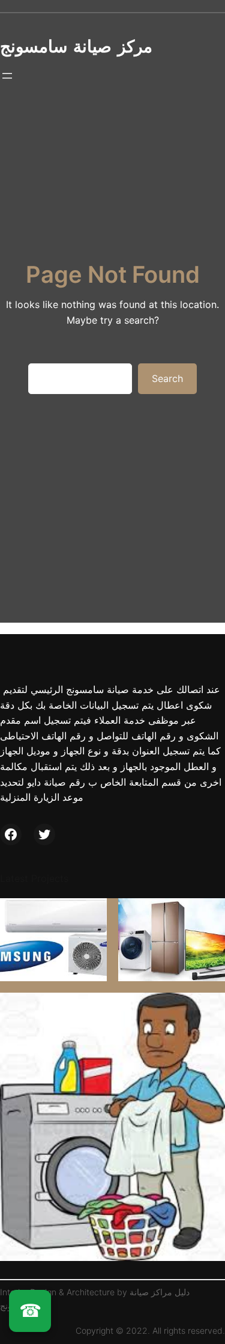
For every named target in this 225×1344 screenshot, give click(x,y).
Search (167, 378)
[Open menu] (7, 76)
